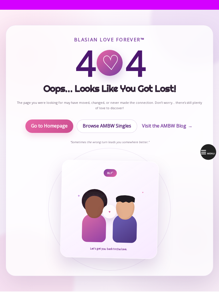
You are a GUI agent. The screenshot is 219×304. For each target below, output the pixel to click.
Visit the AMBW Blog (167, 126)
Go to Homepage (49, 126)
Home (9, 5)
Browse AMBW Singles (107, 126)
